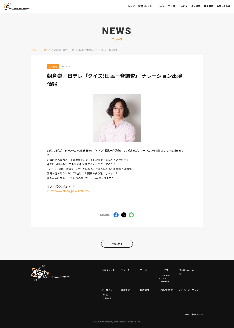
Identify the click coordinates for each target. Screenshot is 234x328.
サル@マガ (107, 298)
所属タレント (108, 270)
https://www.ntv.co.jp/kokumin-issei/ (69, 191)
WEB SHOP (165, 281)
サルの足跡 (165, 275)
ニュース (46, 49)
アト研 (143, 270)
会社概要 (125, 289)
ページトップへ (193, 314)
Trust (162, 278)
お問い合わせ (166, 289)
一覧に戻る (117, 243)
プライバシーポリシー (190, 289)
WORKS (105, 295)
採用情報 (144, 289)
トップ (34, 49)
